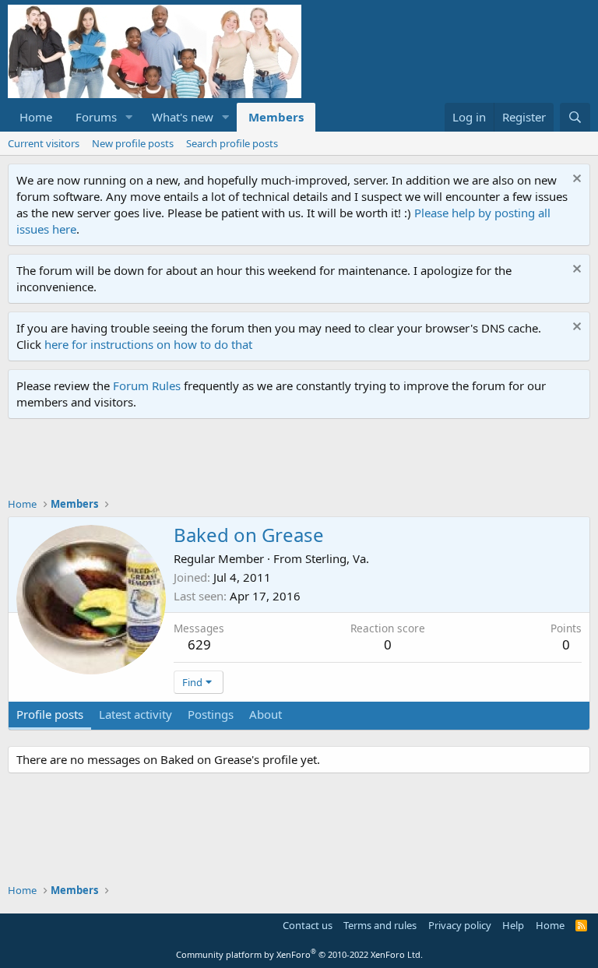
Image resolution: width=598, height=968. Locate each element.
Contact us (307, 925)
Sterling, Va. (337, 558)
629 (199, 644)
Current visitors (43, 143)
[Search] (575, 117)
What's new (182, 117)
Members (276, 117)
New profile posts (133, 143)
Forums (96, 117)
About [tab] (265, 714)
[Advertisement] (291, 462)
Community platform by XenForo (299, 954)
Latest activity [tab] (135, 714)
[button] (129, 117)
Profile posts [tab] (49, 714)
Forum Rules (147, 385)
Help (513, 925)
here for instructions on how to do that (148, 344)
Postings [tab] (211, 714)
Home (35, 117)
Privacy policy (459, 925)
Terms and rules (380, 925)
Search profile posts (232, 143)
